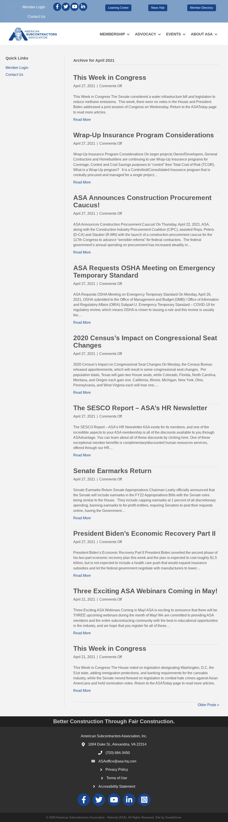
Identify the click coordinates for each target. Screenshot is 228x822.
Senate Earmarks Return (112, 470)
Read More (82, 120)
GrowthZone (173, 817)
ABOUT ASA (202, 34)
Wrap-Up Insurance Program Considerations (143, 135)
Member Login (33, 7)
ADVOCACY (145, 34)
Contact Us (36, 17)
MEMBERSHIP (112, 34)
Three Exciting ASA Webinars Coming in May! (145, 591)
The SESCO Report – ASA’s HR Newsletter (140, 408)
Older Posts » (208, 705)
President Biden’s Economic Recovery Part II (144, 533)
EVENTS (173, 34)
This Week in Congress (109, 77)
